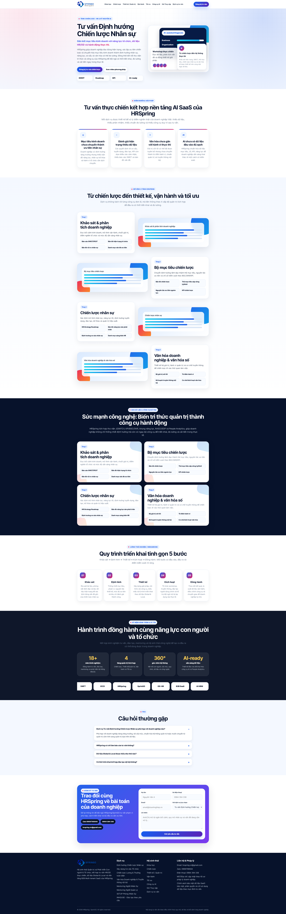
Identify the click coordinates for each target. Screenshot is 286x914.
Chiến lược (117, 4)
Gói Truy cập (166, 4)
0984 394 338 (108, 821)
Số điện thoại (177, 792)
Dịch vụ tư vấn (178, 4)
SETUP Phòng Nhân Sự (126, 894)
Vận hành (140, 4)
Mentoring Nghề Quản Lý (127, 890)
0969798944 (187, 869)
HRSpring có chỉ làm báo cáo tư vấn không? (115, 745)
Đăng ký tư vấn (201, 4)
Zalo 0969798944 (90, 821)
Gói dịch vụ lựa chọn (179, 802)
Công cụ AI (156, 4)
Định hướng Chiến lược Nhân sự (130, 865)
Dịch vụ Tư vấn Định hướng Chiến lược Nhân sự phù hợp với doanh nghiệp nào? (130, 729)
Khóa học (108, 4)
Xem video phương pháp (116, 69)
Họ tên (143, 792)
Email (143, 802)
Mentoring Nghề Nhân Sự (127, 886)
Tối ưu (148, 4)
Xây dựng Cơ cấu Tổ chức (128, 869)
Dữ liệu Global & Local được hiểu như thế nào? (116, 754)
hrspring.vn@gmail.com (92, 827)
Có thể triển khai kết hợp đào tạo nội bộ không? (116, 762)
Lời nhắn (144, 813)
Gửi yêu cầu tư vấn (171, 834)
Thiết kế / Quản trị (129, 4)
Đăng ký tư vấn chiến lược (89, 69)
